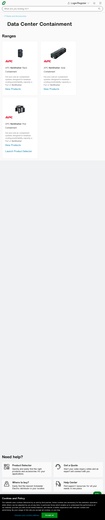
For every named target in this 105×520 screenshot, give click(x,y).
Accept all (49, 515)
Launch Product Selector (18, 151)
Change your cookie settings (26, 515)
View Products (13, 89)
